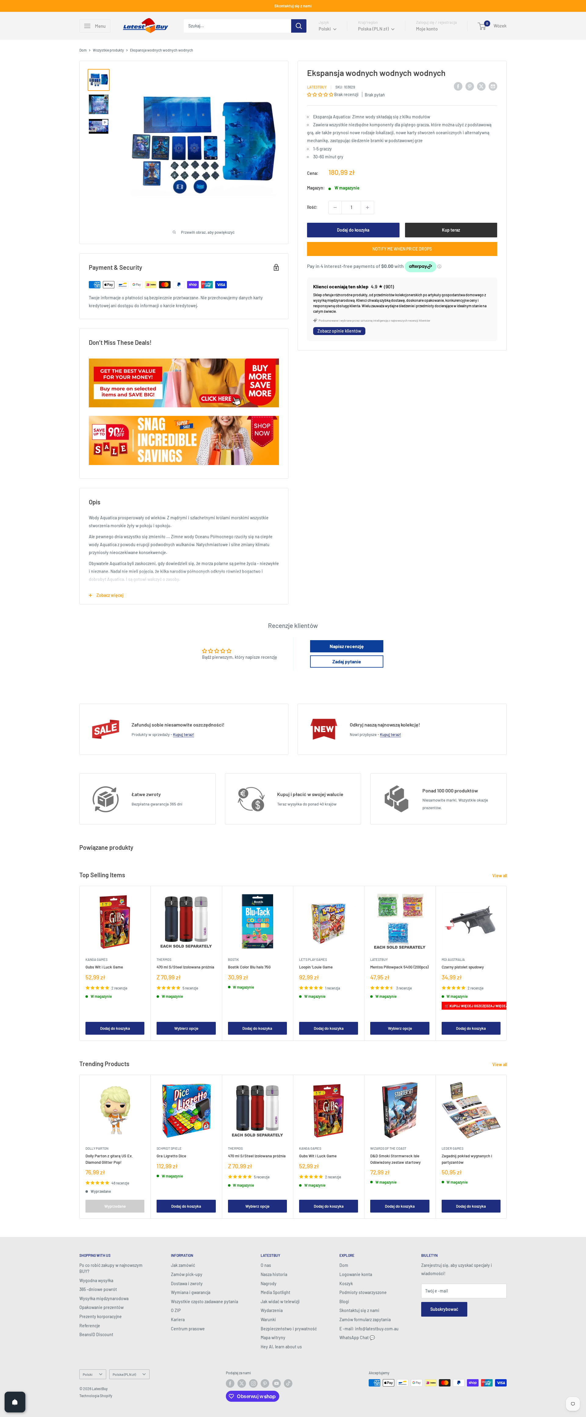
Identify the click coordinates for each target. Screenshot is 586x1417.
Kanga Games (96, 960)
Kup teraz (451, 230)
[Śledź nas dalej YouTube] (276, 1383)
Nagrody (269, 1283)
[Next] (506, 963)
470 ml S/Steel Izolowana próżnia (185, 967)
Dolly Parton (96, 1149)
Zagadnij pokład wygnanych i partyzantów (467, 1159)
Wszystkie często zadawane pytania (204, 1301)
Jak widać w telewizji (280, 1301)
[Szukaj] (298, 26)
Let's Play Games (313, 960)
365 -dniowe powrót (98, 1289)
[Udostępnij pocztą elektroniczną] (493, 86)
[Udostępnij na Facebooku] (458, 86)
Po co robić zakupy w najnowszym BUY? (111, 1268)
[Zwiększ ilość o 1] (367, 207)
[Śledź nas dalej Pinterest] (265, 1383)
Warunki (268, 1319)
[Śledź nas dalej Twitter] (241, 1383)
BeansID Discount (96, 1334)
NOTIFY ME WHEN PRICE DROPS (402, 248)
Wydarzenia (272, 1310)
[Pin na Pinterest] (469, 86)
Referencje (89, 1325)
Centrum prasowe (188, 1328)
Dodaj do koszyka (353, 230)
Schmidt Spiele (169, 1149)
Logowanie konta (355, 1274)
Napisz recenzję (347, 646)
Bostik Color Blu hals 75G (249, 967)
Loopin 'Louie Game (316, 967)
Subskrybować (444, 1309)
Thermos (164, 960)
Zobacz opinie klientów (339, 331)
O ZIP (176, 1310)
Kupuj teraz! (183, 734)
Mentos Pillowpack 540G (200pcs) (399, 967)
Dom (83, 50)
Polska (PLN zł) (124, 1374)
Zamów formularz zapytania (365, 1319)
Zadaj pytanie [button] (346, 661)
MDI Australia (453, 960)
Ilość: (312, 207)
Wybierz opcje (186, 1028)
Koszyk (346, 1283)
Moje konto (427, 28)
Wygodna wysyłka (96, 1280)
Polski (87, 1374)
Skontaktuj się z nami (293, 5)
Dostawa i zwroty (187, 1283)
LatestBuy (317, 87)
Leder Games (452, 1149)
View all (500, 875)
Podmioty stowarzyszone (363, 1292)
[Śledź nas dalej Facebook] (230, 1383)
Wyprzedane (115, 1206)
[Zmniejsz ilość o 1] (335, 207)
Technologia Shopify (95, 1396)
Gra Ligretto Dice (171, 1156)
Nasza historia (274, 1274)
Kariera (178, 1319)
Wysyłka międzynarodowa (103, 1298)
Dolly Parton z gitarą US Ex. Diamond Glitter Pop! (109, 1159)
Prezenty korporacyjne (100, 1316)
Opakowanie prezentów (101, 1307)
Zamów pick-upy (186, 1274)
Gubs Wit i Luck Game (104, 967)
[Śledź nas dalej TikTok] (288, 1383)
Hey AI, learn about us (281, 1346)
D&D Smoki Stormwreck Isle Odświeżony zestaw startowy (395, 1159)
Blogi (344, 1301)
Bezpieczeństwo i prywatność (289, 1328)
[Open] (15, 1402)
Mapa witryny (273, 1337)
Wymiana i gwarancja (190, 1292)
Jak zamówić (183, 1265)
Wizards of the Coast (388, 1149)
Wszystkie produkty (108, 50)
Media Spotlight (275, 1292)
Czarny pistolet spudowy (463, 967)
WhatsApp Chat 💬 (357, 1337)
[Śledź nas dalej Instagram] (253, 1383)
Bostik (233, 960)
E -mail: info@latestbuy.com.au (369, 1328)
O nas (266, 1265)
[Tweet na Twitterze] (481, 86)
